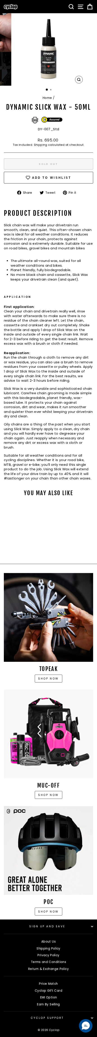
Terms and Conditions (48, 962)
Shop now (48, 678)
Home (47, 98)
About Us (48, 941)
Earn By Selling (48, 1004)
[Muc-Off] (48, 734)
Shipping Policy (48, 948)
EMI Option (48, 997)
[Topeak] (48, 617)
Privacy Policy (48, 955)
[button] (85, 1026)
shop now (48, 911)
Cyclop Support (47, 1018)
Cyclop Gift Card (48, 991)
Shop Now (48, 795)
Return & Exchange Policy (48, 969)
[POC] (48, 850)
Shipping (40, 145)
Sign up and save (47, 926)
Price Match (48, 984)
